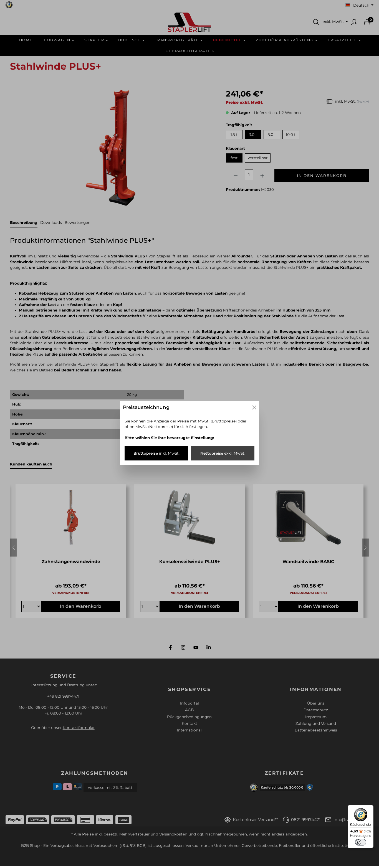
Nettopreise (222, 453)
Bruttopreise (156, 453)
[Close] (254, 407)
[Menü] (370, 808)
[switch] (360, 842)
